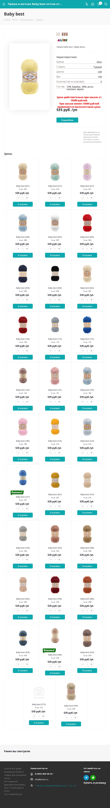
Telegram (86, 777)
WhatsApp (93, 777)
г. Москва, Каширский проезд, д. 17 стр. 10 (55, 785)
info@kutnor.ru (41, 779)
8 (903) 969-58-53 (43, 773)
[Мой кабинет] (92, 4)
